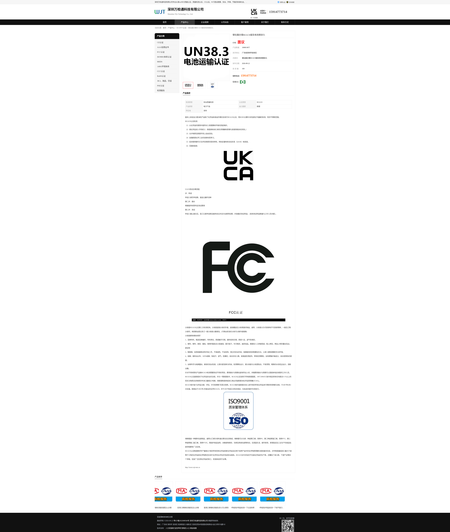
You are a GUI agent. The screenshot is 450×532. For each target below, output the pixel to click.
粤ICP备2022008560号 (181, 521)
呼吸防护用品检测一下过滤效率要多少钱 (212, 508)
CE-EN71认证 (181, 28)
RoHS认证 (161, 76)
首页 (165, 22)
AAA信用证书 (163, 47)
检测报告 (161, 90)
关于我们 (265, 22)
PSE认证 (160, 86)
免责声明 (177, 528)
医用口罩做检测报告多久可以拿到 (182, 508)
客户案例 (245, 22)
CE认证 (160, 42)
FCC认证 (161, 52)
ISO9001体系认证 (164, 57)
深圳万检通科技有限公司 (199, 521)
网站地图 (193, 528)
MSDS (159, 62)
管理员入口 (185, 528)
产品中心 (184, 22)
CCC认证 (161, 71)
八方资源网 (170, 528)
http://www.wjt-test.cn (192, 467)
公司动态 (225, 22)
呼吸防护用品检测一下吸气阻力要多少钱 (240, 508)
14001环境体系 (163, 66)
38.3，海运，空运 (164, 81)
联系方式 (285, 22)
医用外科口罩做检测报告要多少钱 (266, 508)
